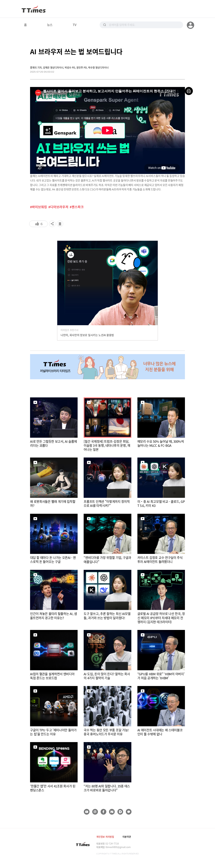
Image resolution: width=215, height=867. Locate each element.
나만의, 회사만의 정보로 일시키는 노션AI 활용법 (87, 335)
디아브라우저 (59, 207)
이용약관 (126, 836)
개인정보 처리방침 (105, 836)
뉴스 (50, 24)
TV (74, 24)
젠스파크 (78, 207)
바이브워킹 (39, 207)
